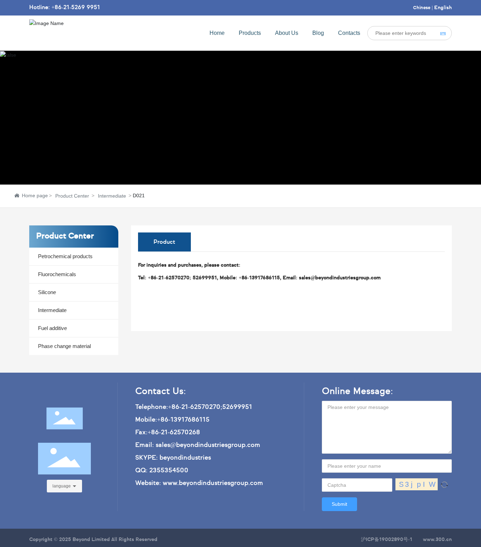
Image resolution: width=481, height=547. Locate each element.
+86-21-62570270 (194, 407)
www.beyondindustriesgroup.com (213, 483)
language (61, 486)
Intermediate (112, 196)
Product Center (72, 196)
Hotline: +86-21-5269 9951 (64, 8)
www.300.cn (437, 539)
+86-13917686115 (183, 420)
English (443, 7)
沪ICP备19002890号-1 (386, 539)
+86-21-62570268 (174, 432)
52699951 (237, 407)
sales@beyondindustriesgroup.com (208, 445)
